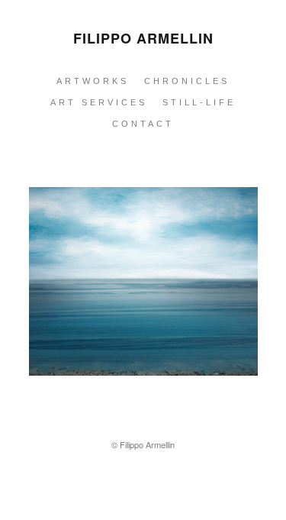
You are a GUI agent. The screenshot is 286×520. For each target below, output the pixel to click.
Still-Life (199, 102)
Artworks (92, 81)
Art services (98, 102)
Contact (143, 123)
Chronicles (187, 81)
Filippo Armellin (143, 38)
